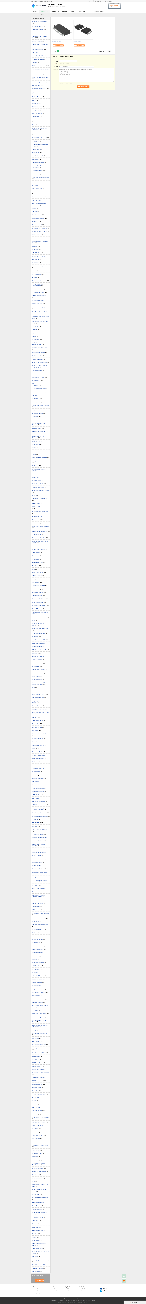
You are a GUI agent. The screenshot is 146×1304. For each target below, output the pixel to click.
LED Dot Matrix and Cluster (38, 768)
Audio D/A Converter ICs (37, 156)
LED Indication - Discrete (38, 859)
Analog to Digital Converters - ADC (40, 77)
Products (44, 11)
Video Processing (36, 380)
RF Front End (35, 1090)
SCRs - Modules (36, 1240)
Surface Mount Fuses (37, 1110)
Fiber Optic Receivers (37, 705)
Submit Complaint (38, 1291)
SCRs (33, 569)
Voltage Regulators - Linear (38, 694)
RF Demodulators (36, 785)
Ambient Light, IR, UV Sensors (39, 1171)
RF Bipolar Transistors (37, 96)
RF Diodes (34, 932)
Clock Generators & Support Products (40, 266)
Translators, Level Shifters (38, 487)
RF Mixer (34, 1100)
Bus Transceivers (36, 995)
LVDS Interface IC (36, 910)
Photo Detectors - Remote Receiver (40, 1145)
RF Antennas (35, 891)
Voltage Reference (36, 676)
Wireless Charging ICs (37, 865)
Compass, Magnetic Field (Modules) (40, 1260)
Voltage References (36, 234)
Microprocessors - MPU (37, 939)
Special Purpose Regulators (38, 643)
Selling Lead (83, 1291)
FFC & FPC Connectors (37, 1081)
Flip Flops (34, 1030)
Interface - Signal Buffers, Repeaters (40, 405)
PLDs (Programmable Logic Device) (40, 177)
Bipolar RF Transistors (37, 608)
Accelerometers (35, 1150)
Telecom (34, 336)
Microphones (35, 972)
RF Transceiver (35, 1097)
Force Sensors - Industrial (38, 834)
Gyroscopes (35, 1224)
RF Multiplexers (35, 666)
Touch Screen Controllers (38, 673)
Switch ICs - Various (36, 1087)
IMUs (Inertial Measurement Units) (40, 1197)
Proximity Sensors (36, 503)
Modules (34, 271)
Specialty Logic (35, 477)
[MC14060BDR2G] (62, 29)
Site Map (67, 1300)
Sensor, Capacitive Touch (38, 289)
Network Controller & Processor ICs (40, 295)
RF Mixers (34, 495)
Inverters (34, 447)
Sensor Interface (36, 921)
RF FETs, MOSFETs (36, 480)
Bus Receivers (35, 1038)
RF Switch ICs (35, 1128)
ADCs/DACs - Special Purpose (39, 88)
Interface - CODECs (36, 374)
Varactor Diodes (36, 559)
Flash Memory (35, 103)
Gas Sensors (35, 761)
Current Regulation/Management (39, 531)
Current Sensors (36, 552)
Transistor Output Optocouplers (39, 813)
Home (35, 11)
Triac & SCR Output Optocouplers (39, 829)
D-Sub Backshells (36, 1056)
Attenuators (35, 1132)
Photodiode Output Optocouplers (39, 837)
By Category (68, 1288)
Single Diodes (35, 1160)
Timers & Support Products (38, 292)
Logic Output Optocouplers (38, 218)
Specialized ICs (35, 221)
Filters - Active (35, 238)
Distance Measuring (36, 1205)
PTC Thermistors (36, 1138)
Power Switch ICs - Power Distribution (40, 1072)
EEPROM (34, 100)
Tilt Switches (35, 1233)
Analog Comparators (37, 113)
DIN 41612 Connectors (37, 1125)
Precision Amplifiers (36, 765)
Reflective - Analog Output (38, 1202)
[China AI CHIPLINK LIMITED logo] (39, 8)
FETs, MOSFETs (36, 822)
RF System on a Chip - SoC (38, 989)
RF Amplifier (35, 1114)
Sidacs (33, 620)
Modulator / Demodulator (38, 952)
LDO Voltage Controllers (37, 49)
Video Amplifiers (36, 141)
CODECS (34, 208)
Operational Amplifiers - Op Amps (39, 133)
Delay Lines (35, 52)
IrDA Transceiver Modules (38, 791)
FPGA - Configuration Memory (39, 918)
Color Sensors (35, 798)
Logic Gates (35, 1010)
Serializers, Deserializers (38, 300)
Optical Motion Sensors (37, 1248)
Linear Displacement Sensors (39, 388)
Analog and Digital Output (38, 841)
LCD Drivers (35, 775)
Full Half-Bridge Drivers (37, 562)
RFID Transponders (36, 1107)
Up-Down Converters (37, 982)
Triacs (33, 579)
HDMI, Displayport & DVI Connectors (40, 1117)
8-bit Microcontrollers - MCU (38, 656)
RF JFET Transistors (37, 74)
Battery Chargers (36, 519)
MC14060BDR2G (56, 41)
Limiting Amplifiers (36, 116)
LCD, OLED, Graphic (37, 252)
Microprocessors (36, 174)
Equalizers (34, 959)
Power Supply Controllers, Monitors (40, 628)
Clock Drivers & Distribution (38, 869)
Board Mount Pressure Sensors (39, 979)
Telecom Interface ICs (37, 370)
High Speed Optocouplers (38, 196)
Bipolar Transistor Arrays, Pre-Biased (40, 526)
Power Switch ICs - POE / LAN (39, 1053)
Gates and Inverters (36, 428)
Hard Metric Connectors (37, 903)
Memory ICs (35, 110)
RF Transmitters (36, 723)
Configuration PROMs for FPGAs (39, 498)
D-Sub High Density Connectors (39, 1048)
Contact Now (40, 1280)
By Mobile (68, 1291)
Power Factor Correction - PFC (39, 852)
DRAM (33, 691)
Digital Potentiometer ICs (38, 949)
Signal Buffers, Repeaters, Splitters (40, 311)
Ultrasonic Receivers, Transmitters (40, 816)
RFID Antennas (35, 781)
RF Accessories (35, 262)
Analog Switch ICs (36, 1041)
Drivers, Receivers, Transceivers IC (40, 461)
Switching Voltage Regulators (39, 65)
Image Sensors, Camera (37, 1135)
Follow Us (105, 1290)
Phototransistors (36, 1194)
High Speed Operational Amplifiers (40, 733)
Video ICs (34, 182)
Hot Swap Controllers (37, 575)
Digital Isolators (35, 333)
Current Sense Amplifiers (38, 720)
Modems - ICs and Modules (38, 256)
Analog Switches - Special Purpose (40, 192)
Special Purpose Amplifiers (38, 758)
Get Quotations (98, 11)
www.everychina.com (77, 1299)
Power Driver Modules (37, 679)
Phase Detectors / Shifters (38, 962)
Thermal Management (37, 659)
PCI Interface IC (35, 339)
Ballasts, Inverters (36, 771)
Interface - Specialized (37, 303)
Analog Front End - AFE (37, 663)
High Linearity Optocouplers (38, 801)
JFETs (33, 1181)
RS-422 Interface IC (36, 936)
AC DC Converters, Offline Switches (40, 511)
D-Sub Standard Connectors (38, 1077)
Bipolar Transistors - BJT (38, 572)
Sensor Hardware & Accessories (39, 362)
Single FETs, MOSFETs (37, 1168)
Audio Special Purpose (37, 26)
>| (60, 51)
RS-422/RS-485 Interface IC (38, 392)
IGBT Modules (35, 582)
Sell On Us (82, 1287)
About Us (55, 11)
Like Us (105, 1288)
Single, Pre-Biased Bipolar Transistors (41, 490)
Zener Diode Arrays (36, 534)
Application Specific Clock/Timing (39, 21)
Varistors (34, 410)
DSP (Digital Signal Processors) (39, 137)
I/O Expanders (35, 249)
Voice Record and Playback (38, 352)
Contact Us (83, 11)
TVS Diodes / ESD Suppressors (39, 506)
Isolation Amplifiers (36, 149)
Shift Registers (35, 465)
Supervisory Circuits (36, 215)
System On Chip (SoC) (37, 188)
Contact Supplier (59, 45)
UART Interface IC (36, 942)
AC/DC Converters (36, 200)
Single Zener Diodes (37, 1153)
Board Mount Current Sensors (39, 992)
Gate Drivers (35, 211)
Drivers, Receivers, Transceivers (39, 228)
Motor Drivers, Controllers (38, 592)
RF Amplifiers (35, 885)
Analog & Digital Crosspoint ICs (39, 888)
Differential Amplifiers (37, 727)
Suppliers (62, 1300)
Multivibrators (35, 451)
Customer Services (38, 1287)
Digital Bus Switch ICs (37, 1066)
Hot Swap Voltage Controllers (39, 82)
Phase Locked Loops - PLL (38, 474)
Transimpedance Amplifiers (38, 788)
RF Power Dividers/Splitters (38, 755)
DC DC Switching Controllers (39, 537)
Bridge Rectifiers (36, 523)
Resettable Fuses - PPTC (38, 377)
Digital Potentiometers (37, 106)
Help (84, 1300)
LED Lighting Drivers (37, 170)
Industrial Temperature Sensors (39, 1094)
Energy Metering (36, 556)
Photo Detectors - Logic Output (39, 1264)
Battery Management (37, 224)
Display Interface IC (36, 985)
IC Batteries (35, 62)
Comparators (35, 395)
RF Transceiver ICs (36, 274)
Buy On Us (68, 1287)
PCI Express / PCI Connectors (39, 1044)
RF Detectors (35, 742)
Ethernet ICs (35, 277)
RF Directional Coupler (37, 516)
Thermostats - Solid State (38, 1217)
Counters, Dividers (36, 402)
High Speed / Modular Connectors (40, 924)
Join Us (55, 1291)
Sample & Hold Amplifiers (38, 751)
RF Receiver (35, 1104)
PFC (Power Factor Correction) (39, 605)
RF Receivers (35, 636)
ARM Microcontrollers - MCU (38, 640)
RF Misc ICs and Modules (38, 484)
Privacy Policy (37, 1293)
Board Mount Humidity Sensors (39, 1013)
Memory (34, 748)
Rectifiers (34, 1237)
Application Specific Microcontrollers (40, 120)
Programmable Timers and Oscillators (40, 69)
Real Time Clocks (36, 85)
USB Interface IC (36, 398)
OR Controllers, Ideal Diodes (38, 599)
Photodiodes (35, 1156)
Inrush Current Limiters (37, 1209)
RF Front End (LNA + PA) (38, 738)
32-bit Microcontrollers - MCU (39, 646)
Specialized (35, 329)
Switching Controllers (37, 41)
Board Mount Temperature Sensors (40, 1033)
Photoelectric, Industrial (37, 1268)
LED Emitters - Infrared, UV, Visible (40, 307)
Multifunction (35, 826)
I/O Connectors (35, 420)
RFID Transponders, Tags (38, 697)
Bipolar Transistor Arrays (38, 602)
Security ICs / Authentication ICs (39, 709)
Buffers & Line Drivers (37, 441)
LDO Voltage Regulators (37, 29)
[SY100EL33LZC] (83, 29)
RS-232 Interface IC (36, 356)
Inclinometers (35, 1256)
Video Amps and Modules (38, 59)
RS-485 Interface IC (36, 900)
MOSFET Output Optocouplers (39, 804)
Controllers (34, 717)
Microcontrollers (36, 159)
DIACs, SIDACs (35, 1220)
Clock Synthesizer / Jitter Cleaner (39, 347)
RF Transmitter (35, 956)
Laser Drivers (35, 819)
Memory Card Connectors (38, 1069)
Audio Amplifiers (36, 152)
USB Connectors (36, 444)
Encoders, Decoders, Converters (39, 231)
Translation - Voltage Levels (38, 1017)
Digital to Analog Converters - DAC (40, 92)
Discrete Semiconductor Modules (39, 872)
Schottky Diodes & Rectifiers (38, 549)
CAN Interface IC (36, 326)
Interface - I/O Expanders (38, 359)
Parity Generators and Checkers (39, 457)
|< (55, 51)
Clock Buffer (35, 246)
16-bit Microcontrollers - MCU (39, 633)
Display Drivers (35, 546)
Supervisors (35, 653)
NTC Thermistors (36, 1271)
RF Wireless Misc (36, 969)
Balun (33, 687)
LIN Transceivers (36, 906)
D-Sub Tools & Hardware (38, 1062)
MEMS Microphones (37, 965)
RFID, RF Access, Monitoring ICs (39, 649)
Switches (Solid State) (37, 862)
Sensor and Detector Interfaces (39, 280)
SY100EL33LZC (77, 41)
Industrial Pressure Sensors (38, 999)
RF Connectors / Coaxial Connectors (40, 913)
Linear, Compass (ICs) (37, 1178)
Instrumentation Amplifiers (38, 162)
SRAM (33, 124)
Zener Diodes (35, 565)
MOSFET (34, 1142)
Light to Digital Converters (38, 975)
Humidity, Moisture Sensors (38, 669)
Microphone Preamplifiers (38, 778)
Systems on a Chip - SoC (38, 946)
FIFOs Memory (35, 416)
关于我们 (88, 1300)
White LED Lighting (36, 855)
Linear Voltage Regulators (38, 55)
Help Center (36, 1295)
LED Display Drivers (37, 794)
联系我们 (94, 1300)
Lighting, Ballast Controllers (38, 585)
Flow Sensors (35, 730)
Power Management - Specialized (40, 617)
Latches (34, 454)
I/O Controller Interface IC (38, 929)
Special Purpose (36, 1227)
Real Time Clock (36, 259)
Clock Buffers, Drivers (37, 33)
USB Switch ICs (35, 1059)
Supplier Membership (85, 1288)
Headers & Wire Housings (38, 745)
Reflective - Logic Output (38, 1230)
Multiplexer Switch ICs (37, 1084)
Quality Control (69, 11)
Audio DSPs (35, 185)
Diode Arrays (35, 1174)
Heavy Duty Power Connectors (39, 1122)
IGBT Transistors (36, 589)
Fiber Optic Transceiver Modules (39, 877)
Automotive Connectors (37, 413)
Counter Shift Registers (37, 1002)
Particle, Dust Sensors (37, 849)
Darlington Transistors (37, 595)
